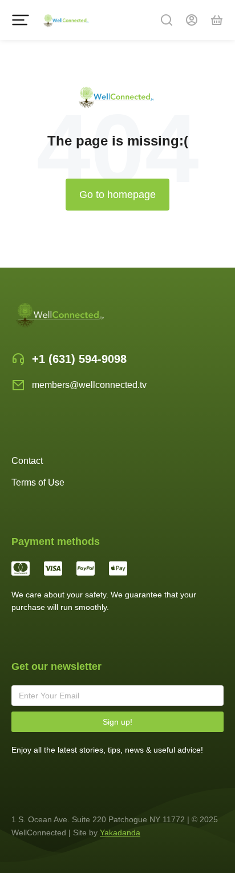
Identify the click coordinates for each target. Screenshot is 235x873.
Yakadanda (120, 832)
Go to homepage (117, 194)
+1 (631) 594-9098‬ (79, 359)
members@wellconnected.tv (89, 385)
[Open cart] (217, 20)
